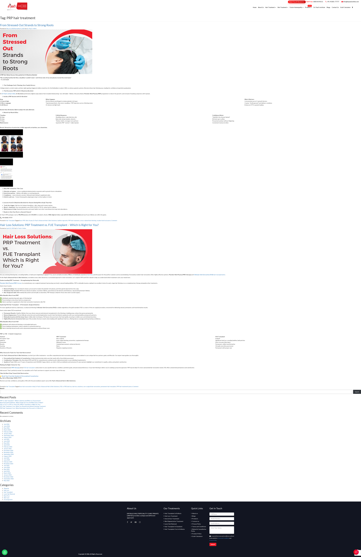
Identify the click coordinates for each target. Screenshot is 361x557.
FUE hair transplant (29, 367)
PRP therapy (15, 367)
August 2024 (7, 456)
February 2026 (8, 432)
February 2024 (8, 462)
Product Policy (196, 533)
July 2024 (6, 458)
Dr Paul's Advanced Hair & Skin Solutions (45, 220)
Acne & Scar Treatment (172, 518)
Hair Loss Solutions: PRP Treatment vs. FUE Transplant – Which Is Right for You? (49, 225)
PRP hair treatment (74, 220)
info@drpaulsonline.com (351, 1)
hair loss (90, 274)
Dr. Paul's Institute (319, 7)
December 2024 (8, 450)
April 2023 (7, 471)
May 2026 (6, 428)
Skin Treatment (282, 7)
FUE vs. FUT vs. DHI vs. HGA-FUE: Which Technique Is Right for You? (20, 404)
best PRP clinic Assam (26, 220)
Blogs (328, 7)
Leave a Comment (112, 220)
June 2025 (7, 441)
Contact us (195, 521)
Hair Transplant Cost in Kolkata (175, 529)
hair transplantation (209, 274)
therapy (11, 283)
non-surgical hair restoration (91, 386)
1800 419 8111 (318, 1)
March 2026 (7, 430)
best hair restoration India (27, 386)
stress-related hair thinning (88, 220)
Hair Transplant (10, 220)
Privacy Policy (196, 524)
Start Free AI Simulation (296, 2)
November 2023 (8, 463)
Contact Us (335, 7)
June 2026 (7, 426)
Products (308, 7)
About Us (261, 7)
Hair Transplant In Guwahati (173, 526)
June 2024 (7, 460)
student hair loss (102, 220)
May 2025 (6, 443)
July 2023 (6, 465)
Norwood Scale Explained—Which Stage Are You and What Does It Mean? (21, 402)
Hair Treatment (270, 7)
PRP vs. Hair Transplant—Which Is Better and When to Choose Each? (20, 400)
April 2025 (7, 445)
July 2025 (6, 439)
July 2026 (6, 424)
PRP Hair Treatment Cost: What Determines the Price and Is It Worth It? (21, 408)
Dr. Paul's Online (31, 28)
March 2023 (7, 473)
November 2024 (8, 452)
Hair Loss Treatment (171, 516)
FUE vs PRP (63, 386)
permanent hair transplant (108, 386)
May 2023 (6, 469)
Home (254, 7)
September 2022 (9, 478)
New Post (7, 496)
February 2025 (8, 447)
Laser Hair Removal (9, 494)
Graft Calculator (345, 7)
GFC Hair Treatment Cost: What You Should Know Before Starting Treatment (23, 406)
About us (195, 513)
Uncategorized (8, 499)
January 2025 (8, 448)
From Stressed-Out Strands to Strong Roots (27, 25)
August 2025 (7, 437)
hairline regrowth (63, 220)
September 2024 (9, 454)
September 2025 (9, 435)
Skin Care (6, 498)
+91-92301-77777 (333, 1)
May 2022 (6, 480)
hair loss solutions (77, 386)
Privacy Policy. (213, 540)
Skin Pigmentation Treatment (174, 521)
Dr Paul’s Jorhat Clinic (9, 93)
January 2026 (8, 433)
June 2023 (7, 467)
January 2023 (8, 475)
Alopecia (6, 488)
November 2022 (8, 477)
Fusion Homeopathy (296, 7)
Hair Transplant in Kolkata (173, 513)
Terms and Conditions (199, 526)
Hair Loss (6, 490)
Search (2, 388)
